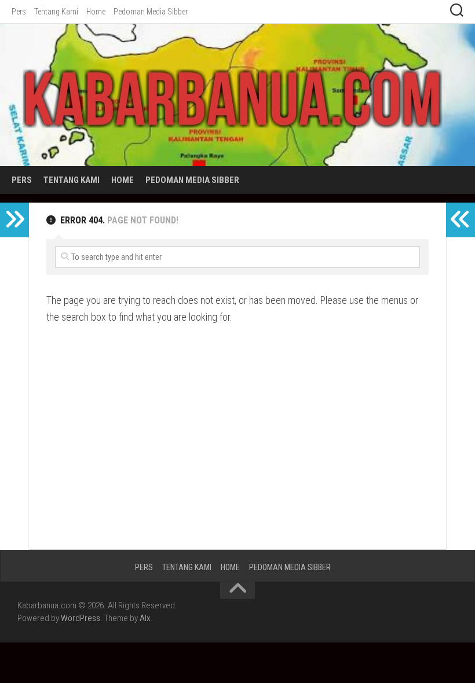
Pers (19, 11)
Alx (145, 618)
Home (95, 11)
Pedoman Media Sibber (151, 11)
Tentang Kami (56, 11)
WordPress (80, 618)
